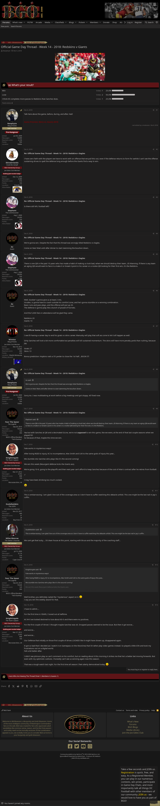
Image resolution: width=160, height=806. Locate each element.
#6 (157, 291)
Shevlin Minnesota (15, 355)
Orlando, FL (18, 185)
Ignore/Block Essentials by (80, 756)
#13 (156, 565)
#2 (157, 149)
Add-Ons (75, 758)
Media (47, 22)
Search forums (16, 26)
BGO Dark (7, 710)
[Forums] (3, 42)
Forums (6, 22)
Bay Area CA (17, 520)
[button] (24, 22)
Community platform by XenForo (80, 754)
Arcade (39, 22)
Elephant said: (31, 419)
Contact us (120, 710)
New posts (5, 26)
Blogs (71, 22)
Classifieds (59, 22)
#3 (157, 197)
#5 (157, 254)
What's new (17, 22)
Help (153, 710)
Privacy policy (144, 710)
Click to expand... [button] (91, 590)
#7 (157, 326)
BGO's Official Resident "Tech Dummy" (14, 438)
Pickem (82, 22)
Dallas (20, 144)
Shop (114, 22)
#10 (156, 444)
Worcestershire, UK (15, 482)
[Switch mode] (156, 22)
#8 (157, 369)
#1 (157, 110)
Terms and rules (132, 710)
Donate (106, 22)
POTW (30, 22)
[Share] (153, 110)
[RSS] (157, 710)
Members (94, 22)
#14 (156, 605)
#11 (156, 491)
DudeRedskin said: (32, 529)
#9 (157, 409)
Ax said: (28, 380)
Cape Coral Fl (17, 560)
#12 (156, 525)
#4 (157, 233)
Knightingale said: (32, 569)
